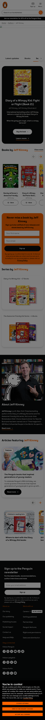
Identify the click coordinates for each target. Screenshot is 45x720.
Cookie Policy (28, 698)
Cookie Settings (22, 703)
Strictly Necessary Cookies (22, 709)
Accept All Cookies (22, 714)
